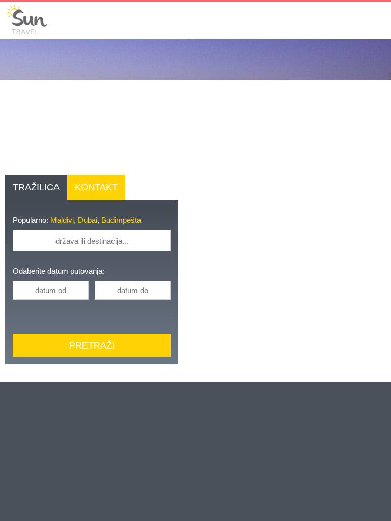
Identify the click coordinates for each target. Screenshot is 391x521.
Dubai (90, 220)
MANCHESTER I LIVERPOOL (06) (80, 503)
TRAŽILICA (35, 187)
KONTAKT (93, 187)
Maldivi (64, 220)
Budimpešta (125, 220)
